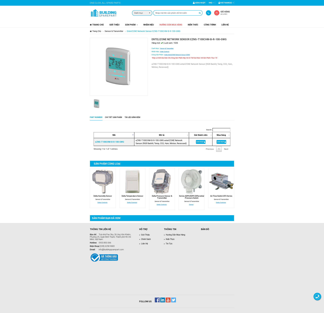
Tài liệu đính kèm (132, 117)
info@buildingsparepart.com (111, 249)
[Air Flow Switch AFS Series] (221, 181)
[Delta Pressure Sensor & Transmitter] (162, 181)
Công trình (210, 25)
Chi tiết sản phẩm (113, 117)
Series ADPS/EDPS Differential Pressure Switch (191, 197)
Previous (210, 149)
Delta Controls (164, 52)
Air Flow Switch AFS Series (221, 196)
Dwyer (191, 204)
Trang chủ (98, 25)
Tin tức (169, 243)
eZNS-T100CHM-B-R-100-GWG (109, 142)
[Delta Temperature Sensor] (132, 181)
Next (226, 149)
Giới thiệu (114, 25)
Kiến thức (193, 25)
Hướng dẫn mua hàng (170, 25)
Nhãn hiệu (148, 25)
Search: (209, 130)
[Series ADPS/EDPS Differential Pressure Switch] (191, 181)
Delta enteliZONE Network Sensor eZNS (177, 55)
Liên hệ (225, 25)
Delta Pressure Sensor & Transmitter (162, 197)
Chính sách (146, 239)
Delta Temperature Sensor (132, 196)
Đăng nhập (200, 142)
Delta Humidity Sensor (103, 196)
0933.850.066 (105, 243)
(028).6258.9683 (107, 246)
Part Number (96, 117)
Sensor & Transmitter (114, 31)
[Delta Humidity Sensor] (103, 181)
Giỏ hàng (225, 13)
